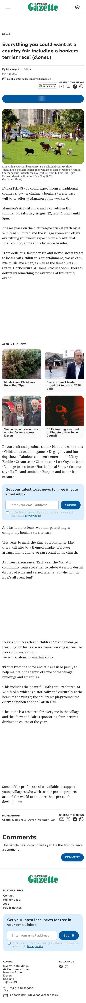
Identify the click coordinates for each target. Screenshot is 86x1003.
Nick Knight (12, 69)
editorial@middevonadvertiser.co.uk (34, 995)
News (6, 34)
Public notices (12, 908)
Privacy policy (12, 900)
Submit (70, 505)
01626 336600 (24, 988)
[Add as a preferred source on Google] (47, 86)
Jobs (6, 904)
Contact (8, 896)
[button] (8, 7)
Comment (72, 857)
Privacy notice (33, 515)
